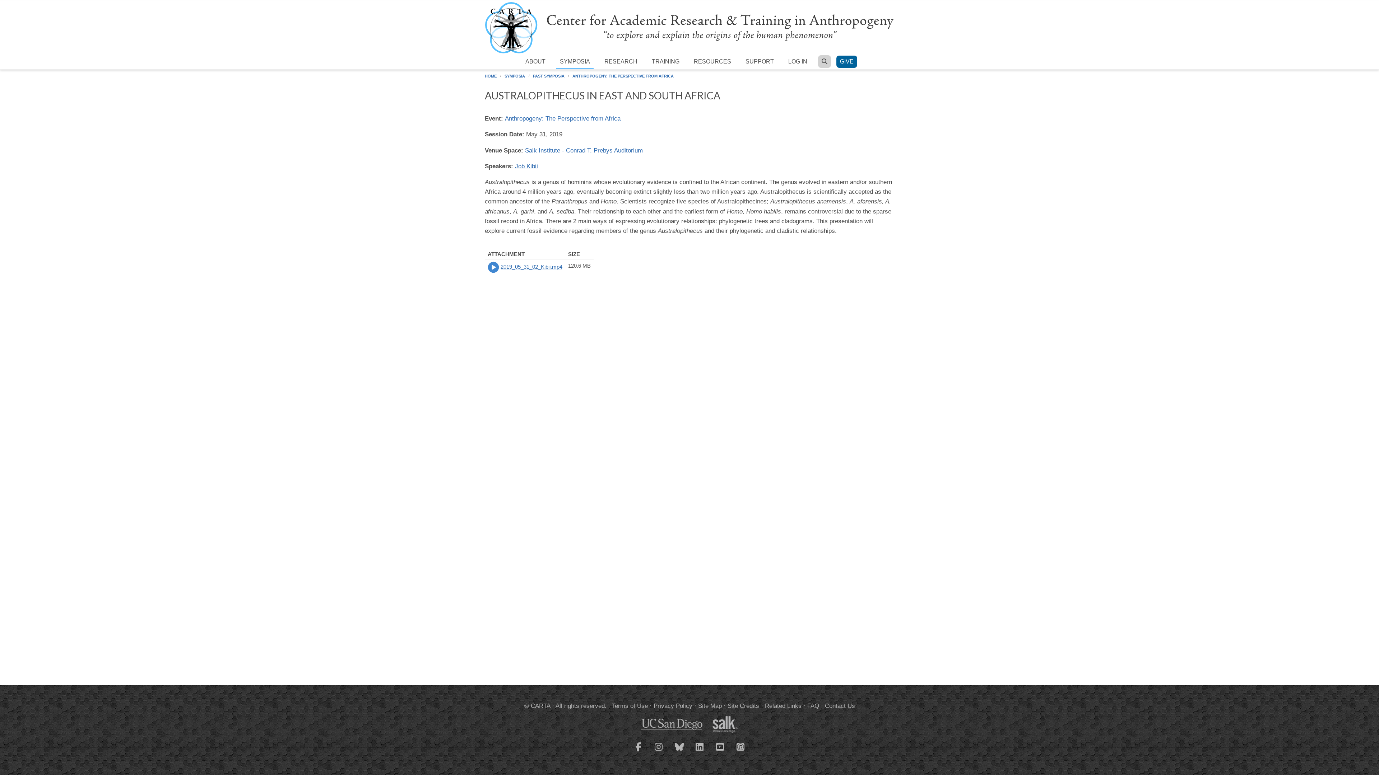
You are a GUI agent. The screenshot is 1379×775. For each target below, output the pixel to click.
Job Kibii (526, 166)
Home (491, 76)
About (535, 61)
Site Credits (743, 706)
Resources (712, 61)
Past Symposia (549, 76)
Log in (797, 61)
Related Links (783, 706)
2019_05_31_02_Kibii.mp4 (531, 267)
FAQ (813, 706)
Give (847, 61)
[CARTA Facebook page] (638, 751)
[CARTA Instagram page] (659, 751)
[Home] (689, 27)
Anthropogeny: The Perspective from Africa (623, 76)
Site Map (710, 706)
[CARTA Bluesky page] (679, 751)
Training (665, 61)
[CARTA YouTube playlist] (720, 751)
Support (760, 61)
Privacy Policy (673, 706)
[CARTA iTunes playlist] (741, 746)
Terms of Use (630, 706)
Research (620, 61)
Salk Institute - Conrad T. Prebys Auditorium (584, 150)
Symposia (575, 61)
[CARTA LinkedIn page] (700, 751)
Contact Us (840, 706)
